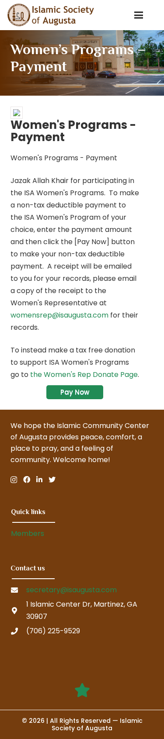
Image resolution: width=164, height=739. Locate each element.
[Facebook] (26, 479)
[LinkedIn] (39, 479)
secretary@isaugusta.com (71, 590)
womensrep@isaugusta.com (59, 315)
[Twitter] (52, 479)
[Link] (50, 15)
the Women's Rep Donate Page (84, 375)
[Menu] (139, 15)
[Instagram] (13, 480)
